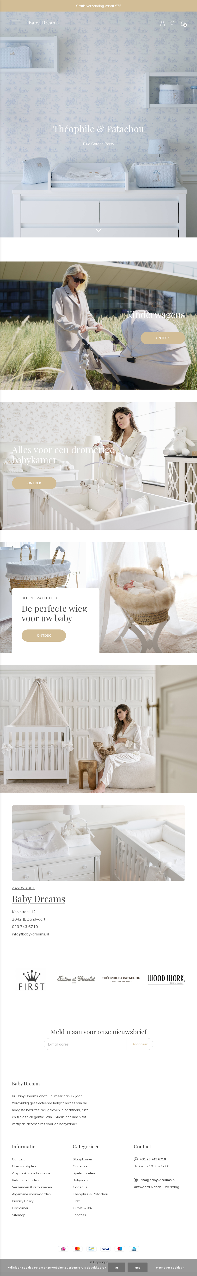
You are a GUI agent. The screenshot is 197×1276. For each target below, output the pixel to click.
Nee (137, 1267)
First (76, 1201)
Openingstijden (24, 1166)
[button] (16, 22)
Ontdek (163, 338)
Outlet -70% (82, 1208)
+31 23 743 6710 (153, 1159)
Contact (18, 1159)
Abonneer (140, 1044)
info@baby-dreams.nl (158, 1180)
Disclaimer (20, 1208)
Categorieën (86, 1146)
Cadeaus (80, 1187)
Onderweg (81, 1166)
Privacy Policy (22, 1201)
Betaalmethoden (25, 1180)
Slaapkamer (82, 1159)
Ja (116, 1267)
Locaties (79, 1215)
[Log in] (162, 23)
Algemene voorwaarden (31, 1194)
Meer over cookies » (170, 1267)
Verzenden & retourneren (32, 1187)
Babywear (81, 1180)
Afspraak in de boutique (31, 1173)
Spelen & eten (84, 1173)
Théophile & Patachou (90, 1194)
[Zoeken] (173, 23)
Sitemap (18, 1215)
